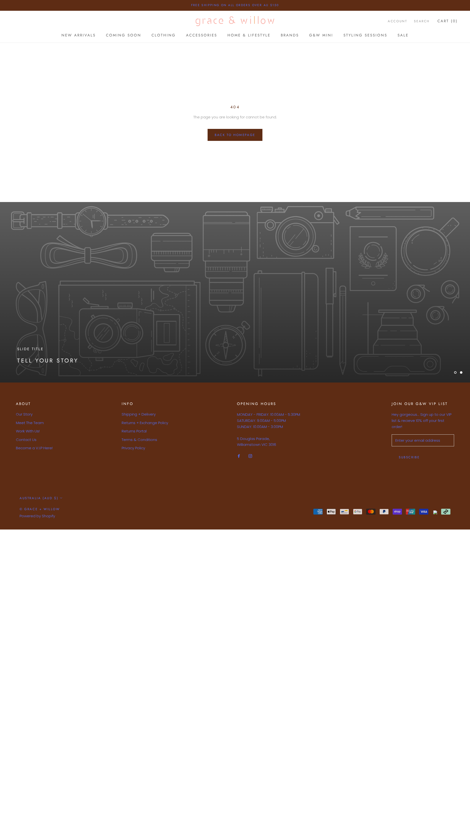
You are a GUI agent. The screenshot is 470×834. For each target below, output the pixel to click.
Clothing (164, 35)
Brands (290, 35)
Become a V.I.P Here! (34, 448)
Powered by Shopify (37, 515)
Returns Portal (134, 431)
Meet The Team (30, 422)
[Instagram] (250, 456)
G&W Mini (321, 35)
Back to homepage (235, 135)
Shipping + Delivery (139, 414)
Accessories (201, 35)
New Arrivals (78, 35)
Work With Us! (28, 431)
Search (422, 21)
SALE (403, 35)
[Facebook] (239, 456)
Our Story (24, 414)
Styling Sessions (365, 35)
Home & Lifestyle (248, 35)
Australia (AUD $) (39, 498)
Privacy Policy (133, 448)
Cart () (447, 21)
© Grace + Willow (40, 509)
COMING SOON (123, 35)
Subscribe (409, 457)
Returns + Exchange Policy (145, 422)
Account (397, 21)
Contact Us (26, 439)
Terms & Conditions (139, 439)
